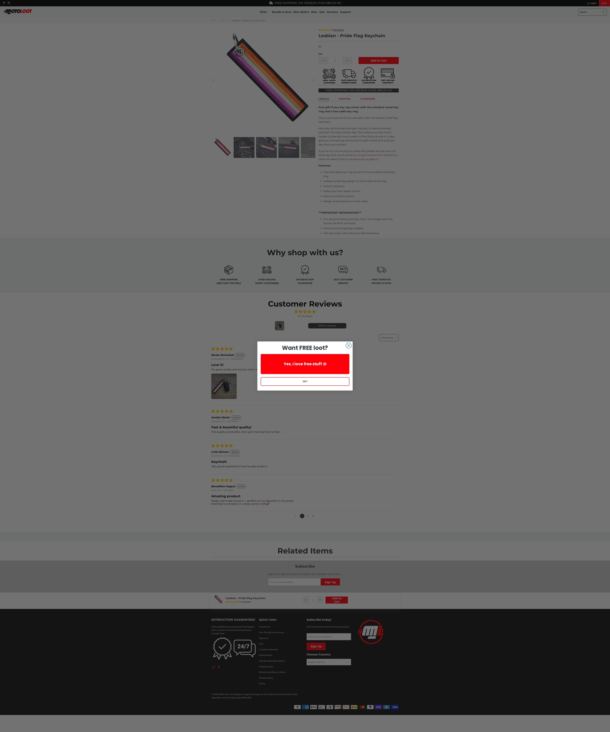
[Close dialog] (348, 345)
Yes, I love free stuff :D (305, 364)
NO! (305, 381)
